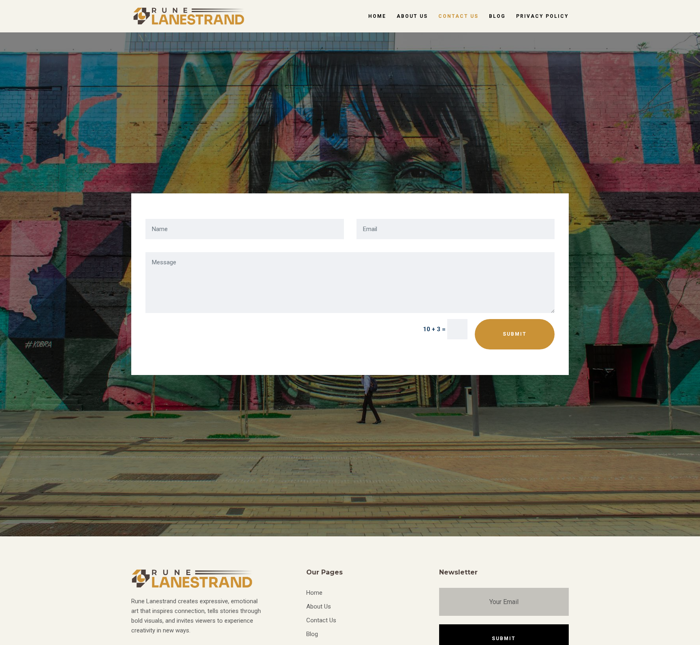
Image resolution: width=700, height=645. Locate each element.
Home (377, 16)
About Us (412, 16)
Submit (515, 334)
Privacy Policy (542, 16)
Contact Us (458, 16)
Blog (497, 16)
